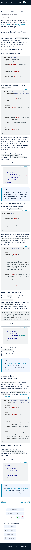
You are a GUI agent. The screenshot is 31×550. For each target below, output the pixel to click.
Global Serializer (25, 502)
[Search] (24, 2)
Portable (3, 502)
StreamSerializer (6, 25)
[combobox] (24, 2)
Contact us (23, 546)
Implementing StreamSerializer (9, 14)
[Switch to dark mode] (20, 2)
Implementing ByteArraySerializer (10, 17)
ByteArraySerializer (19, 25)
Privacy (16, 546)
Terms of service (8, 546)
